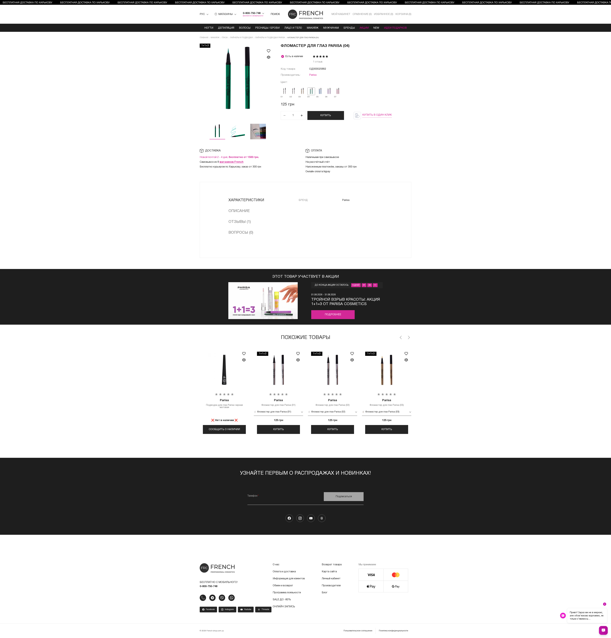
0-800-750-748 (251, 13)
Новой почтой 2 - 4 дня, (229, 157)
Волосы (244, 28)
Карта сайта (329, 572)
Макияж (312, 28)
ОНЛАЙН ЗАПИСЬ (284, 607)
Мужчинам (331, 28)
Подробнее (333, 315)
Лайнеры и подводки (241, 37)
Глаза (225, 37)
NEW (376, 28)
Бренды (349, 28)
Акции (364, 28)
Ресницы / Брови (267, 28)
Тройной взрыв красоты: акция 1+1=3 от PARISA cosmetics (345, 302)
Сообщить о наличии (224, 429)
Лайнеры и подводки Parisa (270, 37)
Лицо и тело (293, 28)
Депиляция (226, 28)
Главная (204, 37)
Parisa (312, 75)
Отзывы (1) (239, 222)
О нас (276, 565)
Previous (401, 337)
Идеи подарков (395, 28)
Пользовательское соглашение (358, 631)
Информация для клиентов (289, 579)
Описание (239, 211)
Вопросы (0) (240, 232)
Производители (331, 586)
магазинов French (231, 162)
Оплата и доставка (284, 572)
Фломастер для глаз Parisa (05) (441, 402)
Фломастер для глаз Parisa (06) (495, 402)
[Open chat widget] (603, 630)
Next (408, 337)
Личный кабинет (331, 579)
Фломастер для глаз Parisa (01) (278, 402)
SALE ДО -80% (282, 600)
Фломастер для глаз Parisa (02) (333, 402)
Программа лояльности (287, 593)
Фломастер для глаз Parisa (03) (387, 402)
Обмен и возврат (283, 586)
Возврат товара (332, 565)
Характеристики (246, 200)
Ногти (208, 28)
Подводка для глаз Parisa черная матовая (224, 403)
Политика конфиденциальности (393, 631)
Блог (324, 593)
